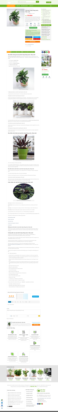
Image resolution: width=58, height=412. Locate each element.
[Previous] (8, 372)
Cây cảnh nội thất (29, 3)
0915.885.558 (44, 38)
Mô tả (46, 77)
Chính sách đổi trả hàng (29, 399)
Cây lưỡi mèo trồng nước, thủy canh (18, 378)
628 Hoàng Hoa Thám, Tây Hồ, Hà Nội (45, 398)
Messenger (2, 406)
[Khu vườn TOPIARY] (43, 63)
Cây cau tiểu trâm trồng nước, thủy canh (32, 378)
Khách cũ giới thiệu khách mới (47, 20)
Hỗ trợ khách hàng (28, 401)
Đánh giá (49, 77)
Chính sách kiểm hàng (29, 403)
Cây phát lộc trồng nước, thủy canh (10, 378)
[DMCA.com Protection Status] (9, 406)
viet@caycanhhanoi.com (46, 39)
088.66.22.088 (43, 3)
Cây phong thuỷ (24, 3)
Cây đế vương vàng (11, 219)
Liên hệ (43, 77)
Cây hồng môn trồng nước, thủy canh (25, 378)
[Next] (49, 372)
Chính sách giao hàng (29, 397)
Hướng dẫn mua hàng (29, 393)
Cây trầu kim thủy (10, 221)
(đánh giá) (30, 13)
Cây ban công (20, 3)
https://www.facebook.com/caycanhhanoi (14, 244)
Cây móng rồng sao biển (11, 217)
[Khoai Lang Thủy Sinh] (48, 63)
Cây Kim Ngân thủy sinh (47, 378)
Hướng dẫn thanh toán (29, 395)
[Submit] (37, 2)
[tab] (8, 52)
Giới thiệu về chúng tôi (29, 391)
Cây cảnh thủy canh (31, 44)
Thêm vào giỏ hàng (33, 27)
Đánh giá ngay (35, 296)
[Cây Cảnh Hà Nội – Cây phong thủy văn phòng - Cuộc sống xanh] (12, 2)
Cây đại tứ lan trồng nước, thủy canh (13, 223)
